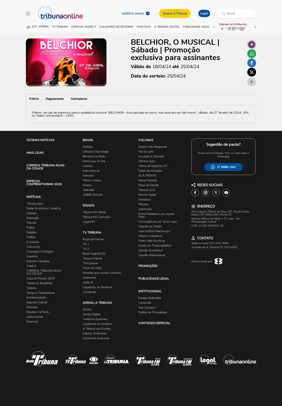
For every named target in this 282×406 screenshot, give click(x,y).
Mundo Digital (147, 194)
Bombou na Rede (94, 156)
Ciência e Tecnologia (96, 151)
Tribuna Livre (146, 190)
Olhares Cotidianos (150, 236)
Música (87, 185)
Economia (32, 242)
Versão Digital (91, 314)
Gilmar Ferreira (147, 180)
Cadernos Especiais (95, 319)
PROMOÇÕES (147, 266)
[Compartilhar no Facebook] (252, 63)
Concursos (33, 246)
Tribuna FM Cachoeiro (96, 217)
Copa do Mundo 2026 (40, 278)
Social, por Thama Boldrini (154, 245)
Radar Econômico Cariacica (43, 208)
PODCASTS (144, 27)
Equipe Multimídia (149, 298)
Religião (31, 232)
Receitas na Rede (37, 312)
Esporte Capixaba (37, 261)
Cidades (31, 213)
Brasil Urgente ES (94, 253)
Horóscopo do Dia (94, 161)
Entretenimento (36, 297)
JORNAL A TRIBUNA (97, 303)
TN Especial (90, 263)
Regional (32, 321)
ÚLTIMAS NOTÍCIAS (40, 140)
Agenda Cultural (36, 302)
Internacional (91, 170)
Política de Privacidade (152, 312)
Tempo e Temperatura (40, 292)
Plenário (143, 204)
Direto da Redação (150, 170)
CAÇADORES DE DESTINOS (116, 27)
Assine (87, 309)
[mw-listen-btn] (252, 44)
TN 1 (86, 244)
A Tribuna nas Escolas (97, 328)
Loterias (88, 166)
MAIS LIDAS (35, 153)
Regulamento (55, 99)
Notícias (88, 146)
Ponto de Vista (92, 268)
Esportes (32, 256)
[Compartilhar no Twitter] (252, 72)
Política (30, 237)
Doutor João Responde (152, 146)
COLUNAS (145, 140)
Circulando (89, 292)
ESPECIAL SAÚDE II (83, 27)
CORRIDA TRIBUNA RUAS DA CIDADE (45, 167)
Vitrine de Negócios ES (152, 166)
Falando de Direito (150, 226)
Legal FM (88, 221)
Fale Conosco (146, 307)
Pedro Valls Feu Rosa (151, 240)
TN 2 (86, 249)
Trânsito (31, 222)
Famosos (32, 307)
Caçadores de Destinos (97, 287)
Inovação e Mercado (151, 156)
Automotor (89, 277)
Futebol (31, 266)
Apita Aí (88, 282)
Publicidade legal (196, 27)
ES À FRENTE (147, 175)
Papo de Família (148, 185)
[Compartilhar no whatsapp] (252, 54)
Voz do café (145, 151)
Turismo (31, 288)
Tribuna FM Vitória (94, 212)
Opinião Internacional (151, 255)
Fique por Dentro (93, 239)
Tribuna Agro (34, 203)
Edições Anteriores (94, 333)
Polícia (30, 227)
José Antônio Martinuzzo (154, 231)
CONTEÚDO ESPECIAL (154, 323)
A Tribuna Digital (167, 27)
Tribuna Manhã (92, 258)
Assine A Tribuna (175, 13)
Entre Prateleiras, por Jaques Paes (156, 215)
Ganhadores (79, 99)
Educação (32, 218)
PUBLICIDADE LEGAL (153, 278)
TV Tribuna (60, 27)
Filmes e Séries (92, 180)
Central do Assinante (96, 338)
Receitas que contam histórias (102, 272)
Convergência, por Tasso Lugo (157, 221)
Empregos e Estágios (39, 251)
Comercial (144, 302)
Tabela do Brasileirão (39, 283)
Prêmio (34, 99)
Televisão (88, 190)
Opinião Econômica (150, 250)
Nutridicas (144, 199)
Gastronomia (34, 316)
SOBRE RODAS (93, 194)
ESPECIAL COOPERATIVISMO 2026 (44, 182)
